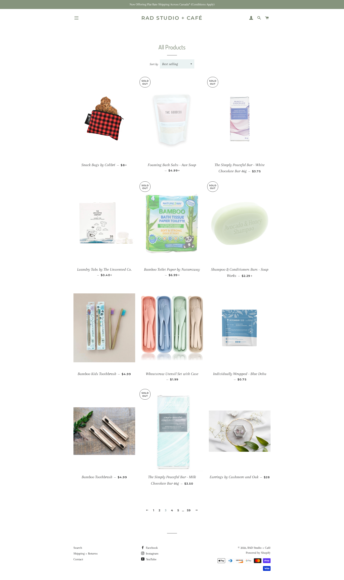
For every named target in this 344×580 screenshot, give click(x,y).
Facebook (151, 548)
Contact (78, 559)
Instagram (151, 553)
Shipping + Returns (85, 553)
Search (77, 548)
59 (189, 510)
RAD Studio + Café (172, 18)
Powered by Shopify (258, 553)
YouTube (150, 559)
